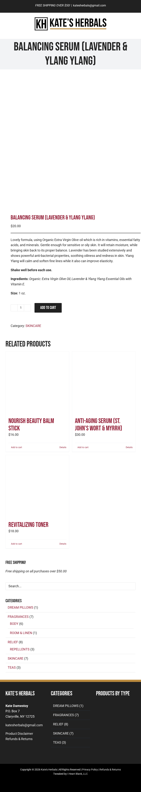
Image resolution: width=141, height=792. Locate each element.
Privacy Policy (90, 769)
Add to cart (48, 307)
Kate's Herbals (49, 769)
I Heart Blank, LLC (77, 773)
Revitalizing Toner (28, 525)
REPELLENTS (20, 649)
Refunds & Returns (19, 739)
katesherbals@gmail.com (89, 5)
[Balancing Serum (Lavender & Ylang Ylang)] (70, 140)
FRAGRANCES (18, 617)
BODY (14, 624)
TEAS (12, 667)
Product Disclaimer (19, 733)
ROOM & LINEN (21, 633)
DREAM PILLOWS (20, 607)
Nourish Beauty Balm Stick (31, 424)
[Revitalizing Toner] (37, 487)
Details (62, 447)
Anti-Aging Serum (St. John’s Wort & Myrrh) (98, 424)
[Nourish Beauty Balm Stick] (37, 383)
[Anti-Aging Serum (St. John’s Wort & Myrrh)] (103, 383)
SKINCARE (33, 326)
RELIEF (13, 642)
